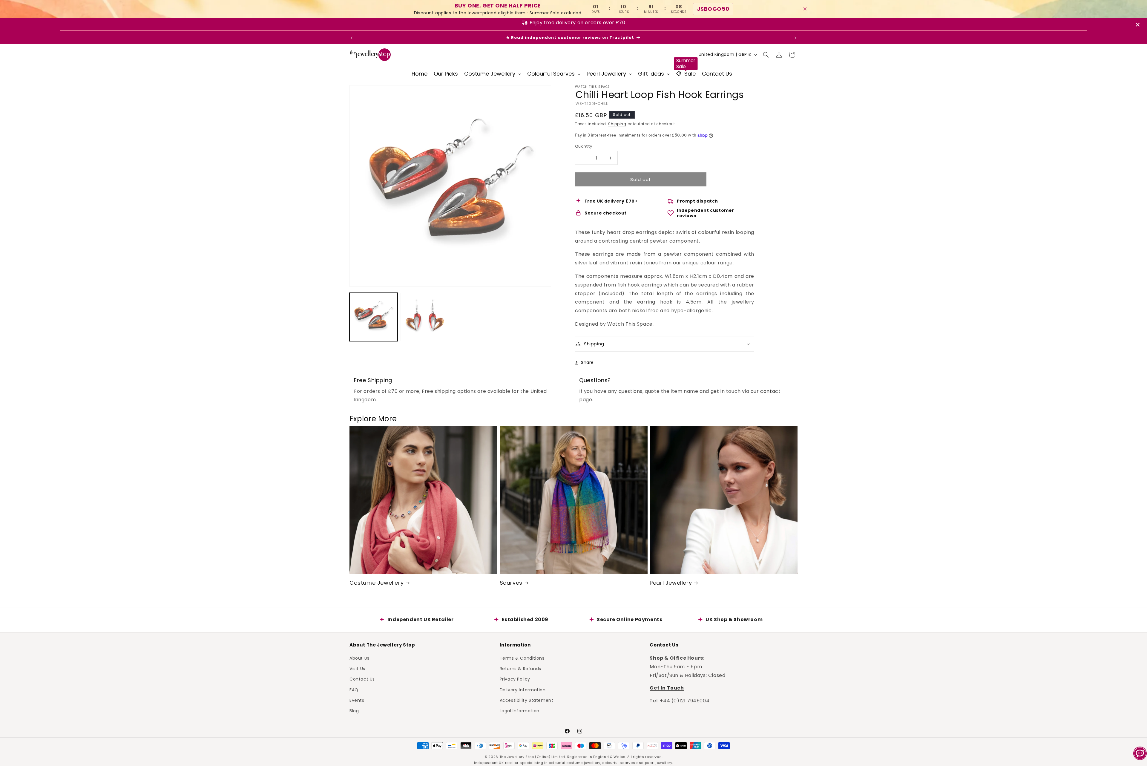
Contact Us (362, 679)
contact (770, 391)
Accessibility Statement (526, 700)
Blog (354, 710)
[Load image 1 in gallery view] (373, 317)
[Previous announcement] (351, 38)
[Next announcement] (795, 38)
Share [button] (587, 362)
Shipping (617, 123)
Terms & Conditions (522, 658)
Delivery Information (523, 690)
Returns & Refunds (520, 668)
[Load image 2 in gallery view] (425, 317)
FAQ (353, 690)
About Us (359, 658)
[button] (765, 54)
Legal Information (519, 710)
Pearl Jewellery (671, 582)
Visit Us (357, 668)
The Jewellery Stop (516, 756)
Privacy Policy (515, 679)
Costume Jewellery (376, 582)
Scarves (511, 582)
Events (356, 700)
